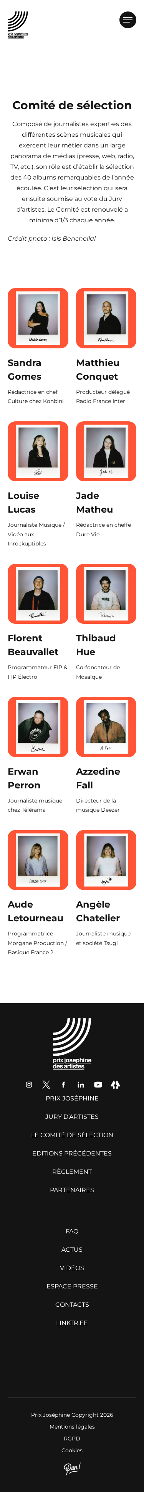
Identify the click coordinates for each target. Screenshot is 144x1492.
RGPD (72, 1438)
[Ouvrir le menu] (127, 19)
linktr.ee (72, 1323)
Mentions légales (72, 1426)
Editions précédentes (72, 1153)
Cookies (72, 1450)
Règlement (72, 1171)
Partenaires (72, 1190)
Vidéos (72, 1268)
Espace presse (72, 1286)
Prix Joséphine (72, 1098)
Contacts (72, 1304)
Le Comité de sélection (72, 1135)
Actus (72, 1249)
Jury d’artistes (72, 1116)
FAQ (72, 1231)
